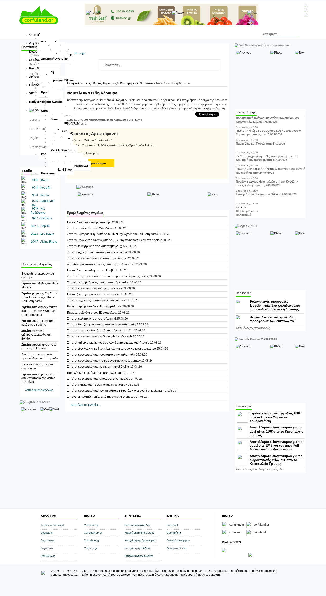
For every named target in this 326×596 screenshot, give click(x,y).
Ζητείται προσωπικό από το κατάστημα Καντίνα (97, 258)
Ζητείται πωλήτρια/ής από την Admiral (91, 318)
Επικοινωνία (48, 555)
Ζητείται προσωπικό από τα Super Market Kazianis (100, 336)
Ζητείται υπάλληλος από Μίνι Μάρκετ (90, 228)
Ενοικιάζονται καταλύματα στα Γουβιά (91, 270)
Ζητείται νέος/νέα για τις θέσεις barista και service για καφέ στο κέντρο (112, 348)
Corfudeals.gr (92, 540)
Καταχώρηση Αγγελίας (137, 525)
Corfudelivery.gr (93, 532)
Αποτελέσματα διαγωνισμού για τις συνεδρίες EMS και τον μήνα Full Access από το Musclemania (276, 445)
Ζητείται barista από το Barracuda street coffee (97, 384)
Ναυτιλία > (147, 83)
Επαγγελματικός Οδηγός (139, 555)
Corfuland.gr (91, 525)
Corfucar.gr (90, 548)
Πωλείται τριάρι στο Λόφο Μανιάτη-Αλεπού (94, 306)
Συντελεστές (48, 540)
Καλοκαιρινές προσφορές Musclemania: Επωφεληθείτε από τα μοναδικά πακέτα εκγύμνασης (275, 305)
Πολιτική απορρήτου (178, 540)
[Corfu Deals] (250, 555)
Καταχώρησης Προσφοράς (140, 540)
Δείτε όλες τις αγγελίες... (40, 390)
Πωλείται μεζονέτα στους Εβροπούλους (92, 312)
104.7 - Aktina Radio (44, 241)
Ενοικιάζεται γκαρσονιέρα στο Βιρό (89, 222)
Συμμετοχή (47, 532)
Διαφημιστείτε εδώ (177, 548)
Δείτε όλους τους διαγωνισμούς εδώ (260, 469)
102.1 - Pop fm (40, 226)
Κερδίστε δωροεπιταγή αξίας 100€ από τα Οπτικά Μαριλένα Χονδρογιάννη (275, 417)
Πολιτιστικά (243, 215)
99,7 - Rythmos (42, 218)
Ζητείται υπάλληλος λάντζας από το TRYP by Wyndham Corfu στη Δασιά (39, 310)
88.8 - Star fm (40, 179)
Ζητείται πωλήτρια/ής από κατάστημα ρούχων (96, 246)
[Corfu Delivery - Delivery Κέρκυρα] (224, 551)
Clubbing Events (247, 211)
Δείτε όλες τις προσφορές (253, 328)
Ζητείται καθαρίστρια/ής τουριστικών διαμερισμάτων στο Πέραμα (108, 342)
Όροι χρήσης (174, 532)
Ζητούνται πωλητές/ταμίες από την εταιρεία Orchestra (101, 396)
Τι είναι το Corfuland (52, 525)
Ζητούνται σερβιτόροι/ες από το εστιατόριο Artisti (98, 282)
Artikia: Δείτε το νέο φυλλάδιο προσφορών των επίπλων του (273, 319)
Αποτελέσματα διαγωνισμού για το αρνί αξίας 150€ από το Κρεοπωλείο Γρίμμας (276, 431)
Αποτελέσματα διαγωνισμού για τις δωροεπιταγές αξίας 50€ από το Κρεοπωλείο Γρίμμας (276, 460)
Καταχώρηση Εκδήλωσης (139, 532)
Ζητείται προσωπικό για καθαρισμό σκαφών (95, 288)
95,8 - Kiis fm (40, 195)
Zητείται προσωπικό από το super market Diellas (98, 366)
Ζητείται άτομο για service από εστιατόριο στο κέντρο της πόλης (38, 378)
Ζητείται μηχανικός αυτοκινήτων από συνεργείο (97, 300)
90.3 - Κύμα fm (41, 187)
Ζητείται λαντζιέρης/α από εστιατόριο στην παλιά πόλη (102, 324)
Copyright (172, 525)
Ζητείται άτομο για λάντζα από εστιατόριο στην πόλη (100, 330)
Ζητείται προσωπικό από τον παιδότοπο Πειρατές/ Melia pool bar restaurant (115, 390)
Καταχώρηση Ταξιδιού (137, 548)
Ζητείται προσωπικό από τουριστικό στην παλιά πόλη (101, 354)
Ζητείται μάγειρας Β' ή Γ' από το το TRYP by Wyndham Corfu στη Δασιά (39, 297)
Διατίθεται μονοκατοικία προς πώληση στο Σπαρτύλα (101, 264)
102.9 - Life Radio (42, 233)
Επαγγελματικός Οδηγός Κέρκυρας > (93, 83)
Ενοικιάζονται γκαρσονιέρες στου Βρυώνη (93, 294)
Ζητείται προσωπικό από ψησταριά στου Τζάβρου (98, 378)
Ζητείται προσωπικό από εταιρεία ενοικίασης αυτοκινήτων (104, 360)
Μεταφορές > (129, 83)
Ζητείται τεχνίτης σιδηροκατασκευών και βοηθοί (36, 334)
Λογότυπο (47, 548)
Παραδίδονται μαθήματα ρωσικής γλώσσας (94, 372)
